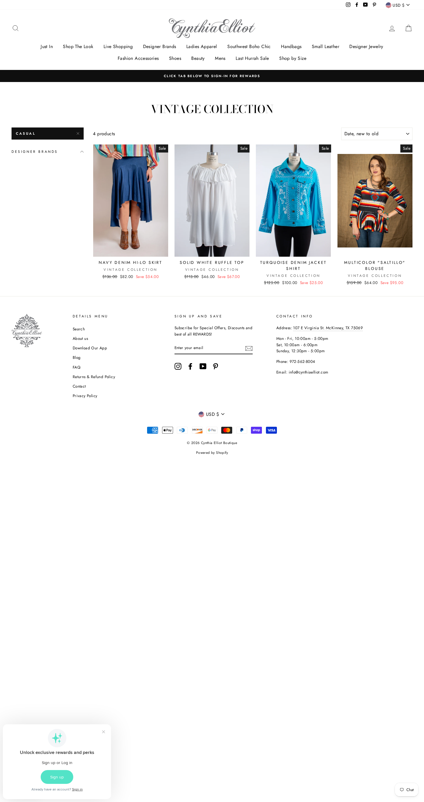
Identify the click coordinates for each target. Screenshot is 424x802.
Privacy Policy (85, 396)
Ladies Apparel (201, 46)
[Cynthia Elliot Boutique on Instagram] (178, 366)
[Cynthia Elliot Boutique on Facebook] (190, 366)
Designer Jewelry (366, 46)
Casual (26, 133)
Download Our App (90, 348)
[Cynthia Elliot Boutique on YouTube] (203, 366)
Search (79, 329)
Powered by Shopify (212, 452)
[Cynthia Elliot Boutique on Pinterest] (215, 366)
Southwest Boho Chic (249, 46)
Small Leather (325, 46)
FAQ (76, 367)
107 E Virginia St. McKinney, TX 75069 (328, 328)
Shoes (175, 58)
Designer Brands (159, 46)
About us (80, 338)
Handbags (291, 46)
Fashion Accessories (138, 58)
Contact (79, 386)
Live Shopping (118, 46)
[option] (212, 76)
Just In (47, 46)
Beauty (198, 58)
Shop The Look (78, 46)
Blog (77, 357)
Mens (220, 58)
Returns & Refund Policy (94, 377)
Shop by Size (292, 58)
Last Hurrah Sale (252, 58)
